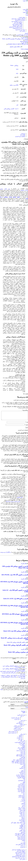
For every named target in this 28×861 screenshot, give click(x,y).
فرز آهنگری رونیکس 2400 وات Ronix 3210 (16, 631)
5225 (17, 69)
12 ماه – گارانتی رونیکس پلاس (11, 108)
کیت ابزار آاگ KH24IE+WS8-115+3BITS (18, 44)
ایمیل (26, 424)
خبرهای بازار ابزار (18, 22)
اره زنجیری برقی (13, 731)
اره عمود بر (19, 738)
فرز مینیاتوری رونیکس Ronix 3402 (18, 652)
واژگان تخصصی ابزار (17, 24)
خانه (27, 34)
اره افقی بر (19, 736)
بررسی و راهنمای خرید (16, 21)
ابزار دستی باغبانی (18, 726)
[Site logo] (25, 0)
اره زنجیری (16, 730)
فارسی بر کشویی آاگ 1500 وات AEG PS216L (14, 574)
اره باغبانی (17, 727)
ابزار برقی (23, 34)
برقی (17, 73)
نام (27, 422)
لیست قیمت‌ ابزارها (17, 25)
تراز (21, 716)
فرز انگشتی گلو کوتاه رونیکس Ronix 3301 (16, 645)
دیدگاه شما (25, 410)
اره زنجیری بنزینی (12, 732)
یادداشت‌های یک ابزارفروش (15, 26)
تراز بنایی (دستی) (15, 717)
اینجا (2, 689)
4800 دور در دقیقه (14, 85)
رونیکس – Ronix (14, 65)
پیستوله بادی (19, 723)
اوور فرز (20, 739)
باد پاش (20, 721)
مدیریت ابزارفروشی (17, 28)
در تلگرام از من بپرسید (5, 552)
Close (26, 707)
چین (17, 104)
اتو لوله (20, 735)
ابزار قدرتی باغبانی (17, 728)
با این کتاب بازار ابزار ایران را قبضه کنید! (9, 671)
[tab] (23, 133)
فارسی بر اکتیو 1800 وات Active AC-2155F (15, 598)
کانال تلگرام (20, 497)
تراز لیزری (16, 719)
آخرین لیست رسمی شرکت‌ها (13, 501)
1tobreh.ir (23, 671)
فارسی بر (18, 34)
